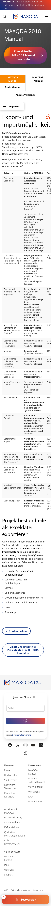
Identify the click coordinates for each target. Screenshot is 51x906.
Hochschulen (10, 775)
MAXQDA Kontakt (9, 858)
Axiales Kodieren (12, 822)
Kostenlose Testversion (10, 786)
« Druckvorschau (16, 631)
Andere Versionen (26, 94)
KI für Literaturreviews (12, 842)
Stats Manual (12, 87)
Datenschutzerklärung (21, 735)
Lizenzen (9, 765)
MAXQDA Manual (13, 79)
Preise (7, 770)
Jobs (6, 864)
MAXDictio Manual (38, 79)
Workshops (34, 791)
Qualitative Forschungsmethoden (15, 834)
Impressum (38, 890)
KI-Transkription (12, 827)
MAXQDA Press (36, 801)
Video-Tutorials (35, 786)
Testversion (28, 899)
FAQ (30, 796)
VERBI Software (12, 851)
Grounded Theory (13, 817)
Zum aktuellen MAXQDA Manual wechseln (23, 55)
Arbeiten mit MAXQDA (11, 811)
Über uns (9, 869)
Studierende (10, 780)
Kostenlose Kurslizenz (9, 795)
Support (8, 874)
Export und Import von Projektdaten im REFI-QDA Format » (23, 650)
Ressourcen (34, 765)
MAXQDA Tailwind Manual (36, 780)
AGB (6, 890)
